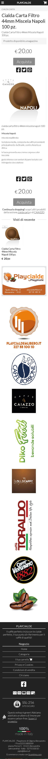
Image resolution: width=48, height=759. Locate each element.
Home (24, 648)
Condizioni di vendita (24, 669)
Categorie (24, 654)
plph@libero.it (24, 751)
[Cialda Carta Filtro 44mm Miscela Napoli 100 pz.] (24, 99)
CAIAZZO (39, 212)
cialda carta (24, 212)
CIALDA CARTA (8, 9)
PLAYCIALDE (24, 2)
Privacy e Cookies (24, 664)
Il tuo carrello (22, 659)
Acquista (24, 61)
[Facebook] (23, 685)
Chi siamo (24, 675)
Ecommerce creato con (24, 754)
